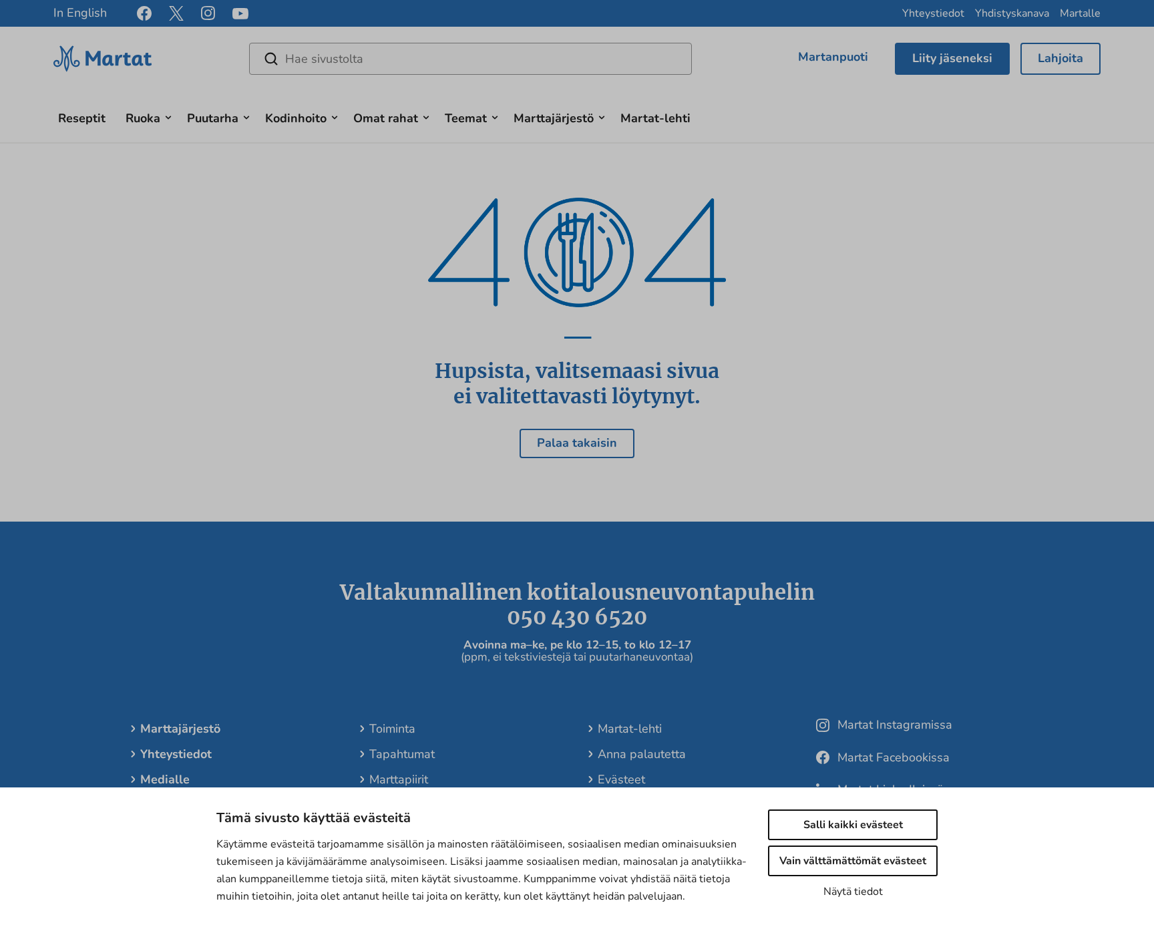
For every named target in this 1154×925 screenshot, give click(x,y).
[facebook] (144, 13)
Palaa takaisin (577, 443)
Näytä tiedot (853, 891)
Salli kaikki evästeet (853, 824)
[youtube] (240, 13)
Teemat (466, 118)
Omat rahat (385, 118)
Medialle (165, 779)
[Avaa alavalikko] (168, 115)
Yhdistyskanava (1012, 13)
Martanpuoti (833, 57)
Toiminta (392, 729)
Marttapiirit (398, 779)
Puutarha (212, 118)
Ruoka (143, 118)
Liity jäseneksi (952, 58)
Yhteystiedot (933, 13)
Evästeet (621, 779)
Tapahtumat (402, 754)
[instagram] (208, 13)
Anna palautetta (642, 754)
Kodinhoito (296, 118)
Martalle (1080, 13)
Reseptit (82, 118)
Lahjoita (1060, 58)
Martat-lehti (655, 118)
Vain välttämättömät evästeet (852, 861)
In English (80, 13)
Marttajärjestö (554, 118)
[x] (176, 13)
